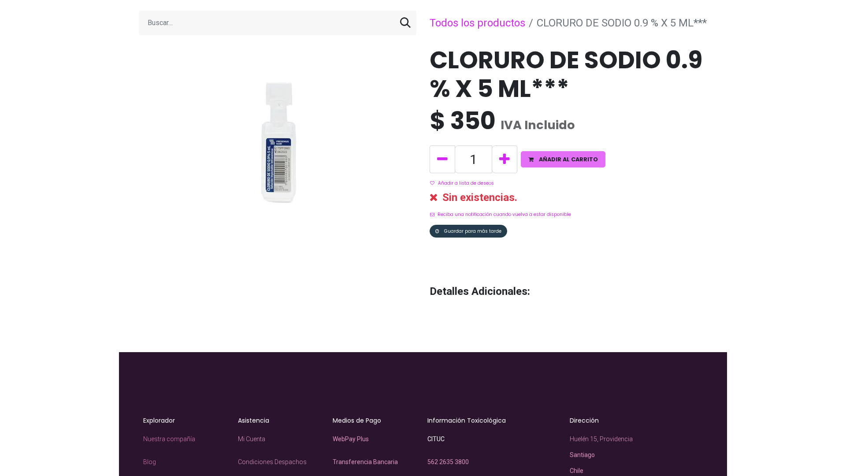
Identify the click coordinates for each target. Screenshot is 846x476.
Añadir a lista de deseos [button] (466, 183)
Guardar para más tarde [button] (472, 231)
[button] (563, 159)
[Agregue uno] (504, 159)
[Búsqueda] (405, 23)
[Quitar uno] (442, 159)
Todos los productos (477, 23)
